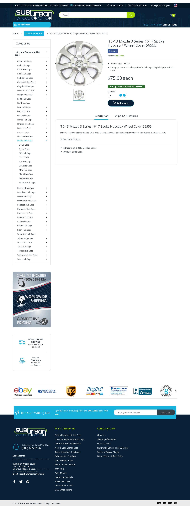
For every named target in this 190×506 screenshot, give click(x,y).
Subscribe (166, 412)
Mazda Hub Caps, (145, 67)
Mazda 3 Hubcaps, (128, 67)
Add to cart (122, 103)
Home (15, 33)
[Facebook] (14, 482)
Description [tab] (101, 116)
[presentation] (14, 391)
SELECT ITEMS (170, 24)
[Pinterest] (27, 482)
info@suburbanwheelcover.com (86, 5)
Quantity (111, 91)
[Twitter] (21, 482)
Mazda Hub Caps (34, 33)
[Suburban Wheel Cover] (33, 15)
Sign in (167, 5)
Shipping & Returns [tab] (126, 116)
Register (157, 5)
